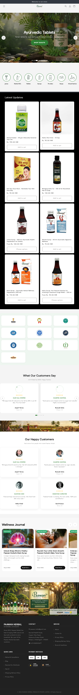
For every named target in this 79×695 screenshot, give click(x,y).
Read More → (26, 568)
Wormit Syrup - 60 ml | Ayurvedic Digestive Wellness (56, 240)
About (57, 629)
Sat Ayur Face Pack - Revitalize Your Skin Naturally (20, 189)
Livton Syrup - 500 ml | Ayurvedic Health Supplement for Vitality (20, 240)
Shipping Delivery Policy (62, 641)
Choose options (21, 249)
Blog (6, 661)
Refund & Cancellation (12, 657)
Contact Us (58, 633)
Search (7, 669)
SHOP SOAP (39, 43)
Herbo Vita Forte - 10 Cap (51, 138)
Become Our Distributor (12, 665)
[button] (4, 6)
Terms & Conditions (61, 645)
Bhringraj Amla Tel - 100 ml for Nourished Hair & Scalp (56, 189)
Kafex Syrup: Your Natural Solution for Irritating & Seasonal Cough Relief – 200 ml (56, 291)
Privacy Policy (59, 637)
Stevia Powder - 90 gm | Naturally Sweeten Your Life (21, 138)
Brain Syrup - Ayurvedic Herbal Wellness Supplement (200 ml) (20, 291)
